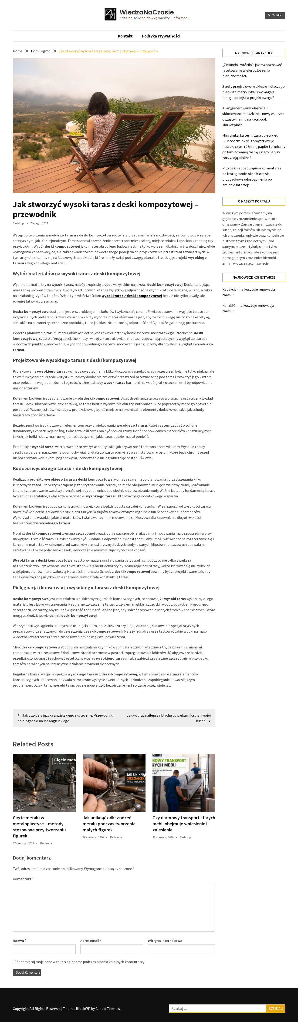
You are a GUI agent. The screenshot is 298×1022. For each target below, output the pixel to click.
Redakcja (18, 223)
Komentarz (23, 879)
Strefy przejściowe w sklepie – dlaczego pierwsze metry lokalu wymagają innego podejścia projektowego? (253, 92)
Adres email (91, 940)
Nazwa (19, 940)
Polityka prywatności (161, 36)
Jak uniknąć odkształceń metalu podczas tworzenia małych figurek (109, 824)
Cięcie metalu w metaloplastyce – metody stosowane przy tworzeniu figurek (39, 827)
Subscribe (275, 15)
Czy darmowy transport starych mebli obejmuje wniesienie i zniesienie (183, 824)
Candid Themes (107, 1008)
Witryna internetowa (165, 940)
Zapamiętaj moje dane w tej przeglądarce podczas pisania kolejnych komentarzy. (81, 961)
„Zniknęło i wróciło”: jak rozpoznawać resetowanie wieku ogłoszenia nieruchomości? (252, 70)
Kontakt (125, 36)
